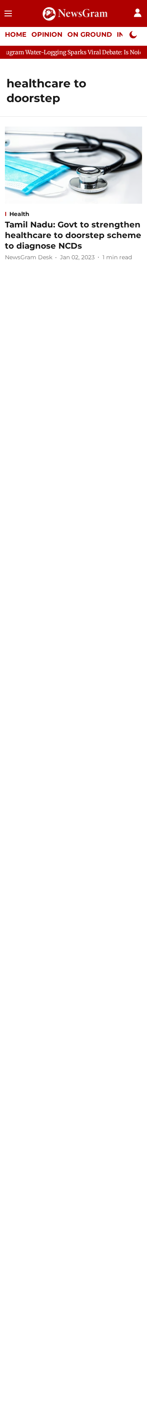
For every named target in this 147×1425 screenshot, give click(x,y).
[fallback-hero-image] (73, 165)
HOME (16, 34)
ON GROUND (89, 34)
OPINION (46, 34)
